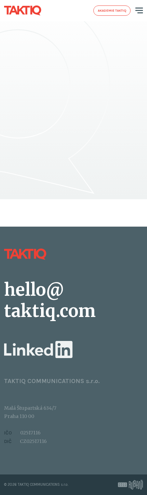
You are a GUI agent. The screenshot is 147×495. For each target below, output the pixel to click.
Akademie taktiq (112, 11)
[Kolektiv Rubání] (130, 485)
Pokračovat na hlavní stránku (34, 168)
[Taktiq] (22, 10)
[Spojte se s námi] (38, 349)
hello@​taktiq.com (50, 300)
